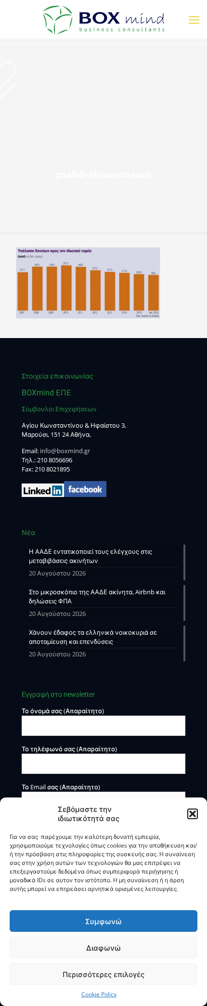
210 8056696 (54, 460)
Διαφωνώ (103, 948)
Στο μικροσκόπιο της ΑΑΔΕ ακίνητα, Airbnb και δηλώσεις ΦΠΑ (97, 596)
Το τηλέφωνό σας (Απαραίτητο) (69, 749)
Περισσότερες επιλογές (103, 974)
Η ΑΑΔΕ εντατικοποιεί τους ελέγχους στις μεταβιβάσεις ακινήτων (90, 556)
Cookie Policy (98, 994)
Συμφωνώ (103, 921)
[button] (192, 814)
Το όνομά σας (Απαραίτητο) (63, 710)
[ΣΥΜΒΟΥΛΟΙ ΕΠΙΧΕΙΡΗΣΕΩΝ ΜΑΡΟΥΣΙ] (103, 19)
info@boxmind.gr (65, 450)
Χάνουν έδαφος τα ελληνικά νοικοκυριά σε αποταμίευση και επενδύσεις (93, 637)
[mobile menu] (194, 19)
